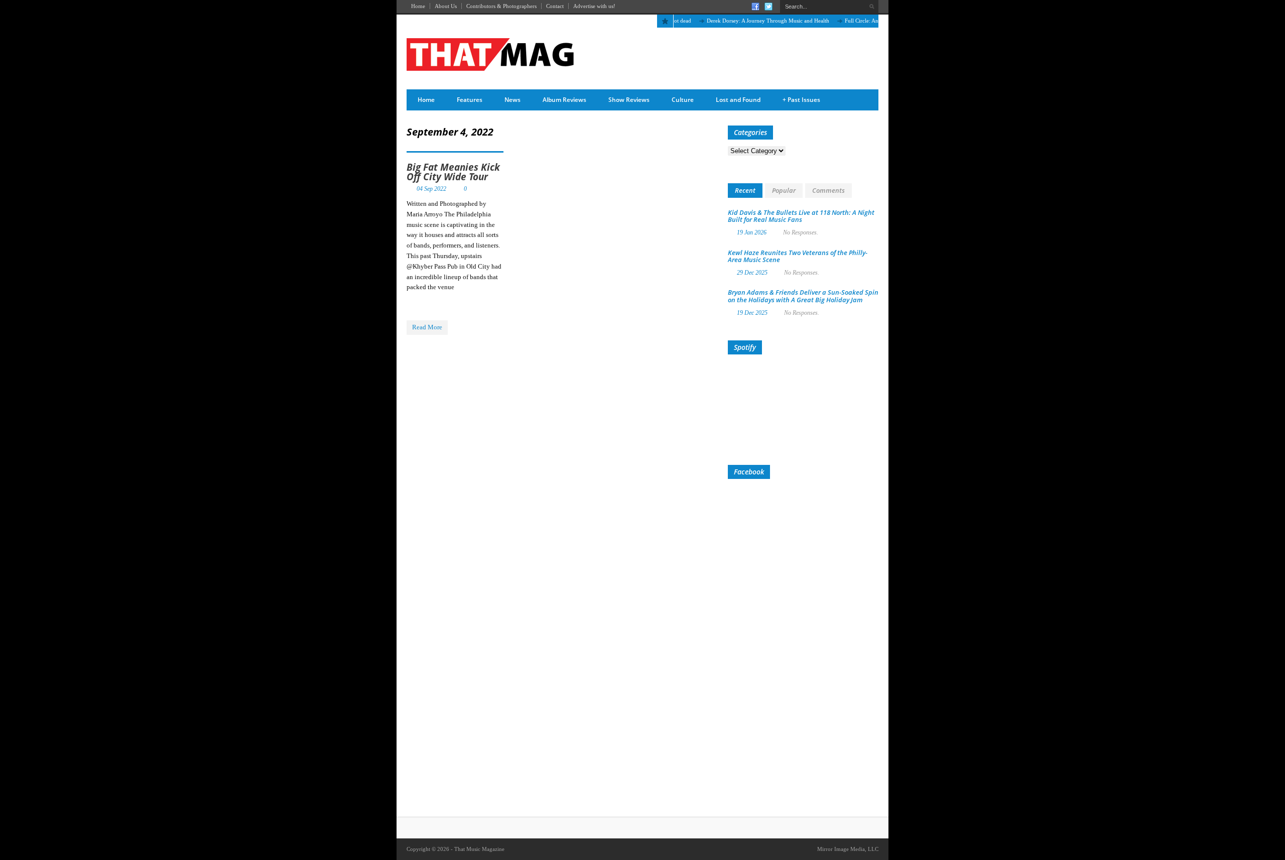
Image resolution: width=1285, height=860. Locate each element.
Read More (427, 327)
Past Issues (801, 99)
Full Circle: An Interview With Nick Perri (876, 21)
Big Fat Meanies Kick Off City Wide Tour (453, 172)
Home (418, 6)
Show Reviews (629, 99)
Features (469, 99)
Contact (555, 6)
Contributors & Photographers (501, 6)
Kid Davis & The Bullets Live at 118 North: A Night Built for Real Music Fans (801, 216)
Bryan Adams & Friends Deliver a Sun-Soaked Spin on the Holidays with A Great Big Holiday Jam (803, 296)
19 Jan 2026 (751, 232)
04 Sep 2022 (431, 188)
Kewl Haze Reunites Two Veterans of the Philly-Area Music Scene (797, 256)
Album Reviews (564, 99)
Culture (683, 99)
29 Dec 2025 (752, 272)
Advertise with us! (594, 6)
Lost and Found (738, 99)
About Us (446, 6)
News (512, 99)
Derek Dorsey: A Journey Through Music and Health (752, 21)
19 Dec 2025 (752, 312)
